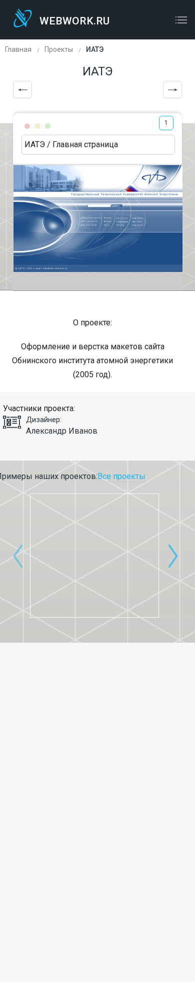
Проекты (58, 49)
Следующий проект (172, 89)
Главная (18, 49)
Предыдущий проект (22, 89)
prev (18, 556)
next (173, 556)
